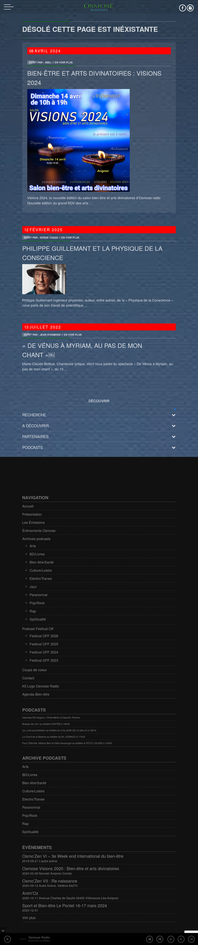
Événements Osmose (38, 530)
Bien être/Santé (42, 562)
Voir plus (29, 917)
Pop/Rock (37, 602)
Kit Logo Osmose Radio (40, 685)
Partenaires (35, 436)
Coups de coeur (34, 669)
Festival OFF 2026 (44, 635)
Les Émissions (33, 522)
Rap (33, 610)
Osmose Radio (39, 937)
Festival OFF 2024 (44, 651)
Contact (28, 677)
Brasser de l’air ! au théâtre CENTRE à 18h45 (46, 723)
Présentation (32, 514)
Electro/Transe (41, 578)
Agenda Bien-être (35, 694)
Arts (33, 545)
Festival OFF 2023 (44, 660)
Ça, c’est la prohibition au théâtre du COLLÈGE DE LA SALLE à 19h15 (59, 730)
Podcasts (32, 447)
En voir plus (64, 62)
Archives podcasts (36, 538)
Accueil (27, 505)
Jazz (33, 586)
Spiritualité (38, 619)
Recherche (34, 415)
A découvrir (35, 425)
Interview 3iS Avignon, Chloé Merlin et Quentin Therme (51, 717)
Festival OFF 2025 (44, 643)
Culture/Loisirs (41, 570)
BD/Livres (37, 553)
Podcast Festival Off (37, 628)
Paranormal (38, 594)
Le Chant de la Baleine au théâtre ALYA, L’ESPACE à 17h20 (53, 736)
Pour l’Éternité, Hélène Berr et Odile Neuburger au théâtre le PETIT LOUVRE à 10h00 (67, 743)
